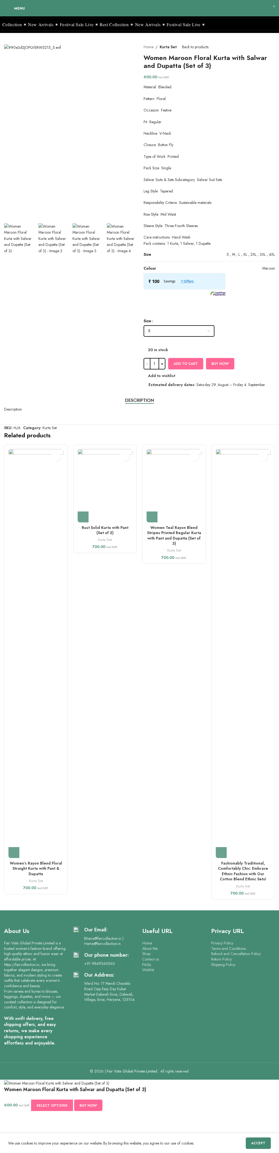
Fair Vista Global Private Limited (132, 1071)
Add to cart (186, 363)
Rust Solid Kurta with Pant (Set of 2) (105, 530)
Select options (52, 1105)
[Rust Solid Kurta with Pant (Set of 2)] (105, 485)
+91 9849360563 (99, 963)
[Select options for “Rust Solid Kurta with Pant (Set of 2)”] (83, 516)
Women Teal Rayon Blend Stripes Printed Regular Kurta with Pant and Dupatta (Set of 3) (174, 535)
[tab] (139, 400)
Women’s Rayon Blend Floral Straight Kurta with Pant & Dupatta (36, 868)
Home (148, 47)
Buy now (220, 363)
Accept (258, 1143)
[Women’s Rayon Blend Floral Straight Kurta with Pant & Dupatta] (35, 653)
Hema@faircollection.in (102, 943)
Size (147, 321)
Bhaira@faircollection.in (102, 938)
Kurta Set (168, 47)
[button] (137, 131)
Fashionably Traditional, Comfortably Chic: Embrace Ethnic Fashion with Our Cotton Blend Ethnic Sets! (243, 871)
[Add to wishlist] (56, 456)
